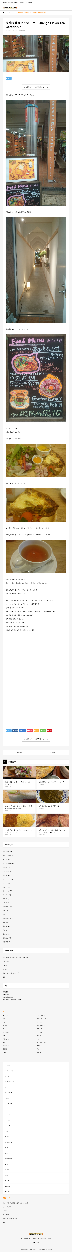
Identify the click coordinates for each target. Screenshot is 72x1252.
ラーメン (5, 895)
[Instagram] (38, 1243)
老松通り (5, 938)
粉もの (5, 934)
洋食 (4, 930)
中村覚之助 (6, 994)
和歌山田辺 (6, 906)
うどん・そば (7, 855)
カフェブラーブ (7, 863)
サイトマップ (7, 961)
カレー (5, 867)
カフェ (15, 30)
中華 (4, 899)
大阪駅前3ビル (7, 918)
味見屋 (5, 902)
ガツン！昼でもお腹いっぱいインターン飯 (15, 957)
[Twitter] (34, 1243)
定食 (4, 922)
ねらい (5, 965)
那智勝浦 (5, 942)
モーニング (6, 891)
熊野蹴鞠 (5, 992)
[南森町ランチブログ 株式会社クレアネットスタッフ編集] (10, 7)
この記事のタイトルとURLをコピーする (36, 87)
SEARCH (69, 2)
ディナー (5, 883)
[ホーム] (3, 12)
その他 (5, 875)
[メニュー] (69, 7)
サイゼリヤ (6, 871)
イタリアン (6, 852)
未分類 (5, 926)
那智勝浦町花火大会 (9, 997)
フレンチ (5, 887)
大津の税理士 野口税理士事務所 (12, 999)
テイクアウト (7, 879)
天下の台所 (6, 969)
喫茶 (4, 914)
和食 (4, 910)
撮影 (4, 977)
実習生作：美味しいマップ (11, 973)
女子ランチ (6, 1045)
